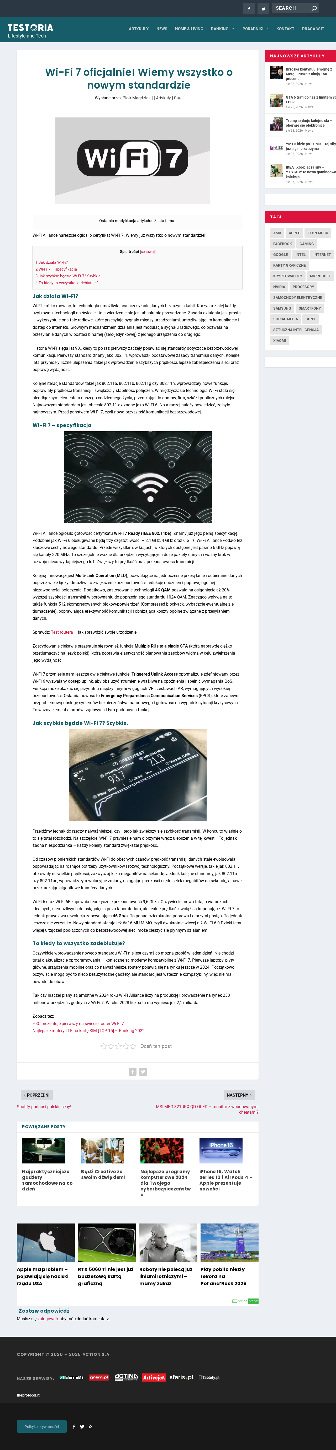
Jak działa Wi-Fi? (51, 262)
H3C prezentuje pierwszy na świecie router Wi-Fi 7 (78, 1023)
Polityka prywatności (42, 1427)
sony (311, 319)
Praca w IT (313, 29)
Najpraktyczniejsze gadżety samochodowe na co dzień (47, 1180)
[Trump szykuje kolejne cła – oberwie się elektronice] (276, 124)
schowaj (148, 252)
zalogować (48, 1318)
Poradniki (253, 29)
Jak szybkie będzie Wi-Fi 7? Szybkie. (68, 276)
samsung (282, 308)
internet (322, 254)
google (280, 254)
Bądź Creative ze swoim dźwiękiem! (103, 1174)
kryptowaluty (287, 276)
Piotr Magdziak (137, 97)
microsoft (320, 276)
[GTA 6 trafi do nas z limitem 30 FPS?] (276, 100)
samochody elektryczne (297, 297)
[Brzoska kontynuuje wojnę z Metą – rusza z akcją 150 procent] (276, 72)
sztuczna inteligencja (296, 330)
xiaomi (279, 340)
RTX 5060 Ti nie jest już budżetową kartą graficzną (106, 1276)
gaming (307, 244)
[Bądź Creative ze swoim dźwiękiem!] (102, 1151)
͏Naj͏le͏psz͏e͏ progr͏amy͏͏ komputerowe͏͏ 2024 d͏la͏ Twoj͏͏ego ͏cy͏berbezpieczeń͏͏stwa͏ (165, 1183)
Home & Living (189, 29)
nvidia (279, 287)
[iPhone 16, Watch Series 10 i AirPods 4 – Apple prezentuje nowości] (221, 1151)
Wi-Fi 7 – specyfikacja (56, 269)
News (161, 29)
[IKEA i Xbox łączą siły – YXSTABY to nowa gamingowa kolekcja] (276, 170)
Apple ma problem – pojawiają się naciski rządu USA (43, 1276)
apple (294, 233)
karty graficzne (289, 265)
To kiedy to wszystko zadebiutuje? (66, 283)
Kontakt (285, 29)
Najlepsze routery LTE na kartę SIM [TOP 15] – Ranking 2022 (89, 1030)
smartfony (310, 308)
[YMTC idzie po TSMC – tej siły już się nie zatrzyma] (276, 147)
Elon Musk (318, 233)
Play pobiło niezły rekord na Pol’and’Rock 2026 (223, 1276)
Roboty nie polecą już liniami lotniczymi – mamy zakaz (165, 1276)
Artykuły (139, 29)
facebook (282, 244)
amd (277, 233)
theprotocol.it (28, 1395)
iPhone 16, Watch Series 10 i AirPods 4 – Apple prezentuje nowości (226, 1180)
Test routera (62, 632)
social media (285, 319)
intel (301, 254)
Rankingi (220, 29)
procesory (303, 287)
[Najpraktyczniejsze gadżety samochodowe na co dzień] (43, 1151)
